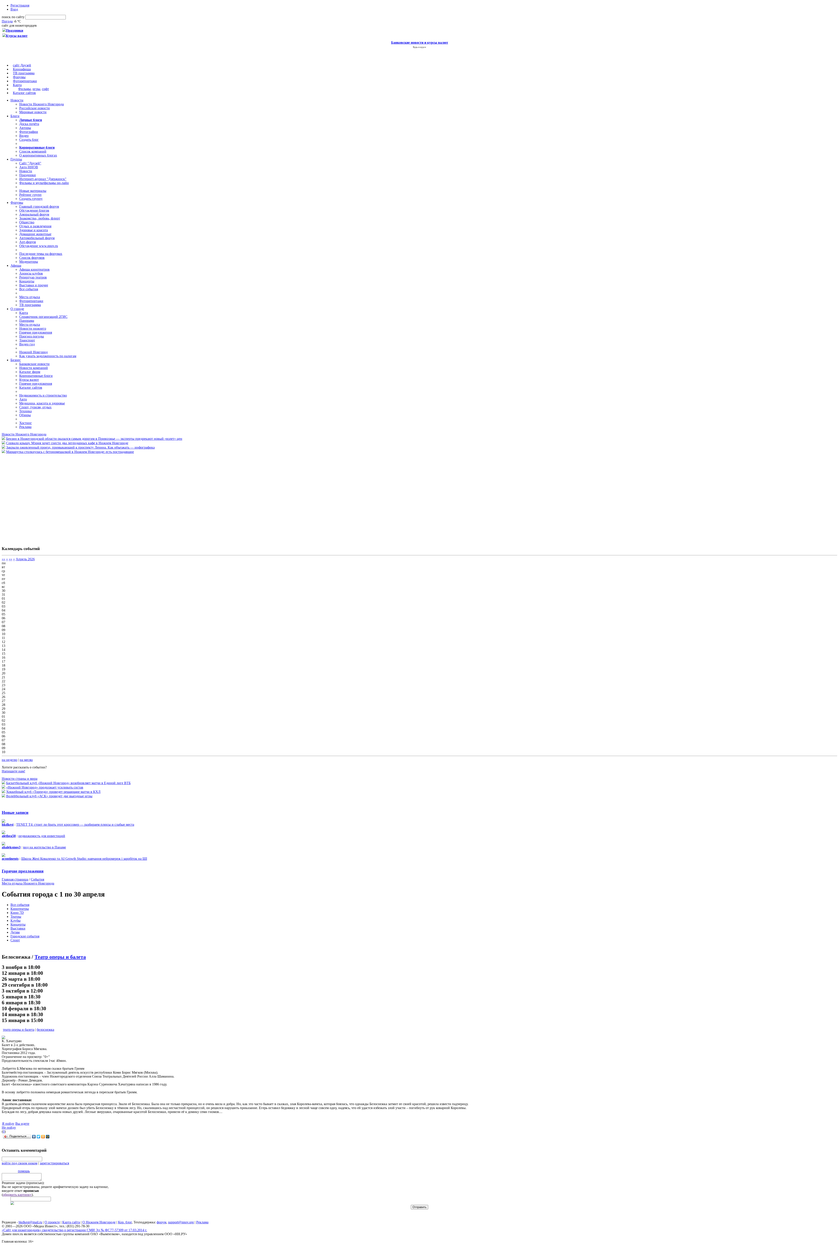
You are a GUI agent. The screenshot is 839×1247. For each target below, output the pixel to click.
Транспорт (27, 340)
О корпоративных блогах (38, 155)
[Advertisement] (28, 497)
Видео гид (27, 344)
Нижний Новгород (33, 352)
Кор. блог (125, 1222)
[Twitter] (38, 1136)
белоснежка (45, 1029)
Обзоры (25, 415)
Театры (15, 916)
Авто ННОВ (28, 167)
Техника (25, 411)
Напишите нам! (13, 771)
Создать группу (31, 198)
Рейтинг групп (30, 195)
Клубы (15, 920)
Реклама (25, 427)
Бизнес (15, 360)
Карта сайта (71, 1222)
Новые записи (15, 812)
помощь (24, 1171)
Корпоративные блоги (36, 376)
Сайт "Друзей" (30, 163)
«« (3, 559)
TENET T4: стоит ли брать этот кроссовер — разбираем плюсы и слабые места (75, 824)
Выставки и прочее (33, 285)
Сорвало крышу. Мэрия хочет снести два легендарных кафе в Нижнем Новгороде (67, 443)
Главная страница (15, 879)
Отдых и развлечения (35, 226)
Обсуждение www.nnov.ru (38, 246)
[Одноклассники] (43, 1136)
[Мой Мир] (47, 1136)
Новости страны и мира (19, 778)
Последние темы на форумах (40, 254)
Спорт (15, 940)
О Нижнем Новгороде (99, 1222)
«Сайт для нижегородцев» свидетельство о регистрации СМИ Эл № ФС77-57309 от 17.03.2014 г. (74, 1230)
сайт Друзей (22, 65)
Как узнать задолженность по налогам (47, 356)
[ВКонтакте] (34, 1136)
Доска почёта (29, 124)
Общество (26, 222)
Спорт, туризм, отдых (35, 407)
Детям (15, 932)
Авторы (25, 128)
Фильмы (24, 89)
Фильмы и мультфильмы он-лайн (44, 183)
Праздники (27, 175)
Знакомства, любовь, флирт (39, 218)
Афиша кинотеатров (34, 269)
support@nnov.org (181, 1222)
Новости (16, 100)
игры (36, 89)
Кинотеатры (19, 909)
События (37, 879)
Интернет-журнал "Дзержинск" (42, 179)
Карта (17, 85)
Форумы (19, 77)
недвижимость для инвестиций (41, 836)
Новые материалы (32, 191)
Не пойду (9, 1127)
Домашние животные (35, 234)
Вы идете (22, 1123)
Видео (24, 136)
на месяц (26, 760)
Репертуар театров (33, 277)
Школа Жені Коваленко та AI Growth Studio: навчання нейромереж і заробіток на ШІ (84, 858)
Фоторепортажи (25, 81)
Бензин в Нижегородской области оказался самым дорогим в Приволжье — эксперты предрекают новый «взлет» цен (94, 439)
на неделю (9, 760)
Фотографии (28, 132)
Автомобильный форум (37, 238)
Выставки (17, 928)
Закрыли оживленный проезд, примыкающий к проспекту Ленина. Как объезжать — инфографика (80, 447)
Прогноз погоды (31, 336)
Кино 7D (17, 912)
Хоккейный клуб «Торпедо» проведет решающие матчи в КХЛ (53, 792)
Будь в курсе (419, 47)
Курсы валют (29, 379)
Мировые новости (33, 112)
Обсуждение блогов (34, 210)
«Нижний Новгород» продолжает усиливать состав (44, 787)
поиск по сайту (13, 17)
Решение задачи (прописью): (23, 1183)
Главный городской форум (39, 206)
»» (10, 559)
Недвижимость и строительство (43, 395)
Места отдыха (29, 297)
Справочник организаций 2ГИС (43, 317)
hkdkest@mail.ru (30, 1222)
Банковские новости (34, 364)
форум (161, 1222)
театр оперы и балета (18, 1029)
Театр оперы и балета (60, 957)
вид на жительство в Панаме (44, 847)
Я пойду (8, 1123)
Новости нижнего (32, 328)
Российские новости (34, 108)
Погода (7, 21)
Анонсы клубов (31, 273)
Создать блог (29, 139)
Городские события (24, 936)
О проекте (52, 1222)
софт (45, 89)
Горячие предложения (35, 332)
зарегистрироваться (54, 1163)
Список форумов (32, 258)
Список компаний (32, 151)
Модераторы (28, 261)
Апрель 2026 (25, 559)
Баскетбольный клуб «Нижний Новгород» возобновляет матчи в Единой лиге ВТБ (68, 783)
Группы (16, 159)
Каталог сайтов (24, 93)
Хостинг (25, 423)
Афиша (15, 265)
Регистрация (19, 5)
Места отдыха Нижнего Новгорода (28, 883)
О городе (17, 309)
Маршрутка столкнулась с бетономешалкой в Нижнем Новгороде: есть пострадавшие (70, 452)
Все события (28, 289)
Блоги (14, 116)
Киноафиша (22, 69)
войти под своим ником (19, 1163)
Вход (14, 9)
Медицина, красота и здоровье (42, 403)
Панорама (26, 320)
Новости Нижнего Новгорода (41, 104)
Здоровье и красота (33, 230)
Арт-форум (27, 242)
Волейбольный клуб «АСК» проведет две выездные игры (49, 796)
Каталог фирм (29, 372)
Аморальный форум (34, 214)
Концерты (26, 281)
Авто (23, 399)
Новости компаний (33, 368)
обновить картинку (17, 1194)
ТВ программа (24, 73)
